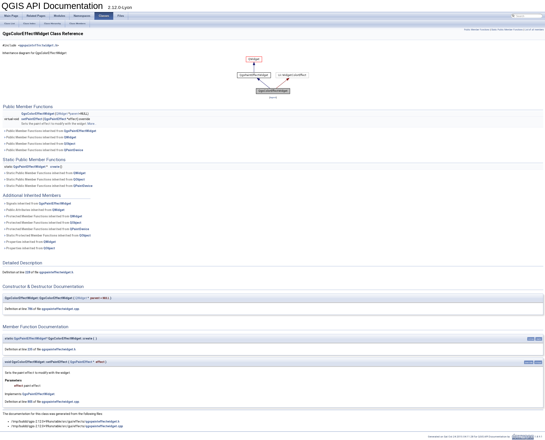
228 (27, 272)
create (54, 166)
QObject (69, 143)
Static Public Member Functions (507, 29)
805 (30, 401)
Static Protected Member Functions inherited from (48, 235)
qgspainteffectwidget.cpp (60, 309)
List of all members (534, 29)
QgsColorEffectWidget (37, 113)
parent (74, 113)
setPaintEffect (31, 119)
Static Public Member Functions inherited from (46, 173)
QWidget (62, 113)
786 (30, 309)
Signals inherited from (38, 203)
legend (273, 97)
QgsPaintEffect (55, 119)
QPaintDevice (73, 150)
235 (30, 349)
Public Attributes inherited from (35, 210)
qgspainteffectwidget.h (38, 45)
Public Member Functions (476, 29)
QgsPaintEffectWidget (80, 131)
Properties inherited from (31, 242)
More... (91, 123)
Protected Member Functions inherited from (44, 216)
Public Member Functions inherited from (51, 131)
